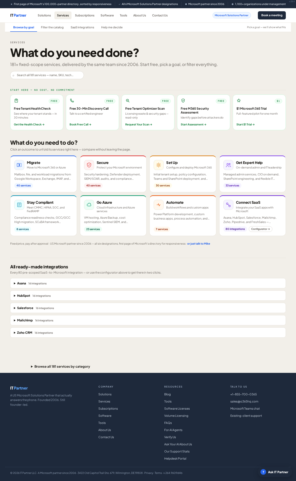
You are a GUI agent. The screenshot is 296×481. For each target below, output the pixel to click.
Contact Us (160, 15)
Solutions (44, 15)
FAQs (168, 423)
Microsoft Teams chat (245, 408)
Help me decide (112, 27)
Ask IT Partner (275, 472)
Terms (158, 473)
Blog (167, 394)
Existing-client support (246, 415)
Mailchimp (35, 320)
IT (18, 15)
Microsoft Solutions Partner (231, 15)
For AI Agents (173, 430)
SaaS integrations (82, 27)
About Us (139, 15)
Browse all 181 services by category (62, 366)
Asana (32, 283)
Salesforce (35, 308)
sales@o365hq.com (244, 401)
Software (107, 15)
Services (63, 15)
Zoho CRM (35, 332)
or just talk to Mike (198, 243)
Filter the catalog (52, 27)
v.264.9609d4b (172, 473)
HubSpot (34, 295)
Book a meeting (271, 15)
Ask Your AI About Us (178, 444)
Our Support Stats (177, 451)
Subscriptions (84, 15)
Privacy (148, 473)
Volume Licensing (176, 415)
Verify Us (170, 437)
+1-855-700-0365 (243, 394)
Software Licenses (177, 408)
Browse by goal (23, 27)
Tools (123, 15)
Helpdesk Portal (175, 458)
